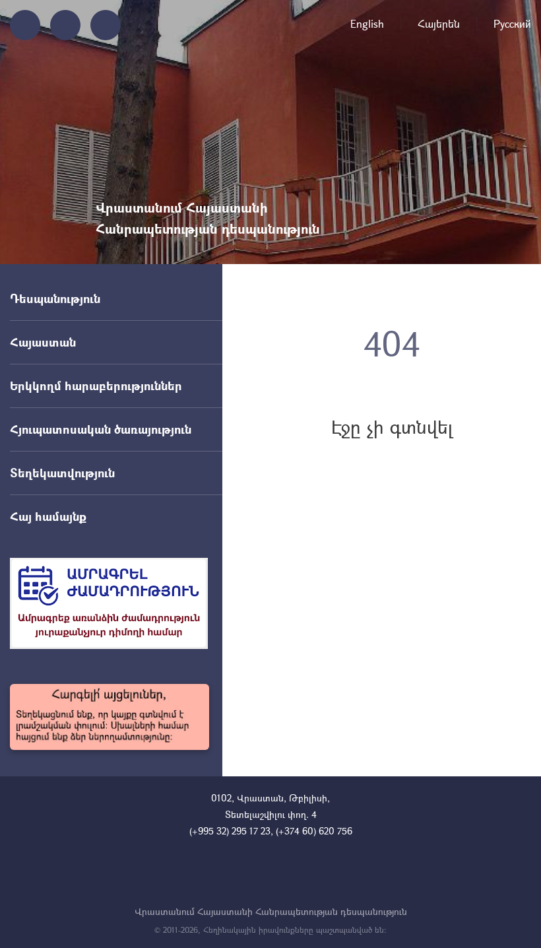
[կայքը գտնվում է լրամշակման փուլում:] (109, 717)
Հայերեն (439, 23)
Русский (512, 23)
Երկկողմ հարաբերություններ (96, 385)
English (367, 23)
